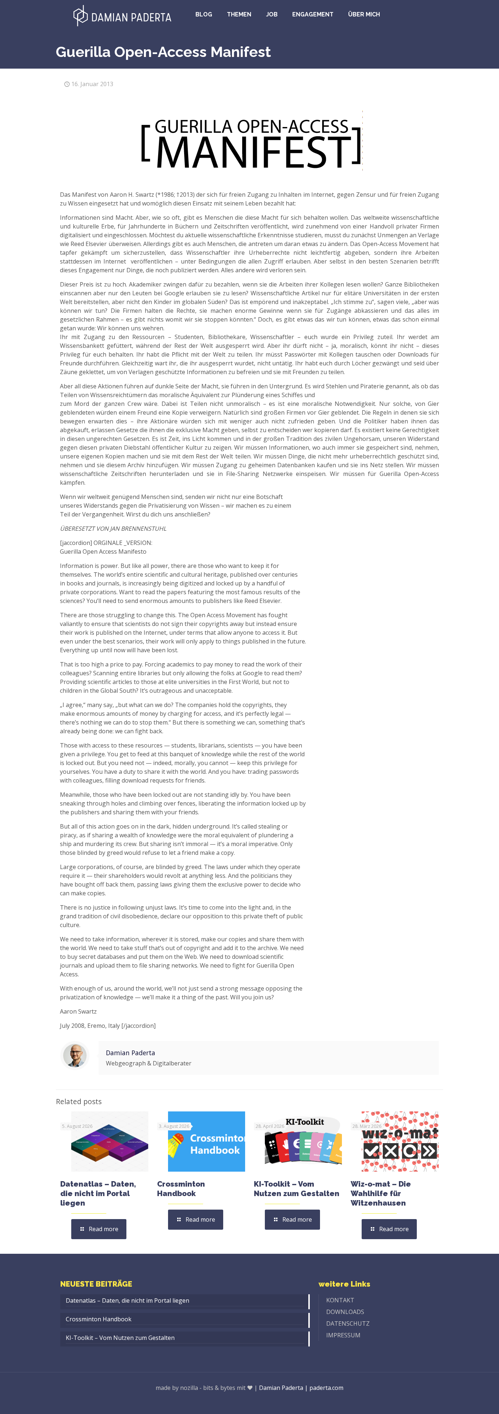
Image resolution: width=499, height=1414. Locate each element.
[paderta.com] (122, 14)
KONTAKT (340, 1300)
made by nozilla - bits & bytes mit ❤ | (207, 1388)
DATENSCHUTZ (348, 1323)
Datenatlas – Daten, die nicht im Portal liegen (98, 1193)
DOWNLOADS (345, 1312)
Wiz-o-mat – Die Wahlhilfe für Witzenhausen (381, 1193)
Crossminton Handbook (99, 1319)
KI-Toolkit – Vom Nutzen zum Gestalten (120, 1338)
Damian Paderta (130, 1052)
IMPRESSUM (343, 1335)
